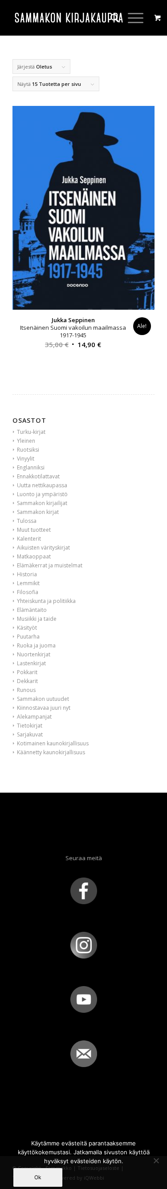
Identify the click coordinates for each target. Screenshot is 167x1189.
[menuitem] (110, 18)
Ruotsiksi (28, 449)
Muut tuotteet (34, 530)
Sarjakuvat (30, 734)
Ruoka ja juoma (36, 645)
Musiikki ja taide (37, 619)
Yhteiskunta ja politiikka (46, 601)
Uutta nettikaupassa (42, 485)
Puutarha (28, 636)
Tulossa (27, 521)
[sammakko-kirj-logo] (69, 18)
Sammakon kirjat (38, 512)
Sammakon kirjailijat (42, 503)
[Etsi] (110, 18)
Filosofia (27, 592)
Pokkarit (27, 672)
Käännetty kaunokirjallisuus (51, 752)
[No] (155, 1160)
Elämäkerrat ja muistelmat (49, 565)
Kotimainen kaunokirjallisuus (53, 743)
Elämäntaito (32, 610)
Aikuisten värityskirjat (43, 547)
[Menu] (131, 18)
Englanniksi (31, 467)
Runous (26, 690)
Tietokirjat (29, 725)
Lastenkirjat (31, 663)
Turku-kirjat (31, 432)
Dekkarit (27, 681)
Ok (37, 1177)
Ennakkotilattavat (38, 476)
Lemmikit (28, 583)
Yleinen (26, 441)
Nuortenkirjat (33, 654)
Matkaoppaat (34, 556)
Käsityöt (27, 627)
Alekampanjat (34, 716)
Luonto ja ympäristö (42, 494)
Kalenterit (29, 538)
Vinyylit (25, 458)
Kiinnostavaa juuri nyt (43, 708)
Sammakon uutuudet (43, 699)
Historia (27, 574)
